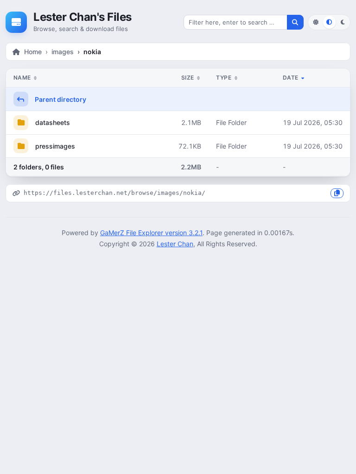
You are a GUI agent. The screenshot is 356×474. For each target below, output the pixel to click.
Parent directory (59, 99)
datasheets (51, 122)
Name (22, 77)
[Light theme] (315, 22)
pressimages (54, 146)
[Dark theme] (343, 22)
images (62, 52)
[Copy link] (337, 193)
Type (224, 77)
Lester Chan (175, 244)
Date (291, 77)
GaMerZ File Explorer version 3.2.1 (151, 233)
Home (33, 52)
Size (188, 77)
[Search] (295, 22)
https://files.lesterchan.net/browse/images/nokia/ (114, 192)
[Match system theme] (329, 22)
